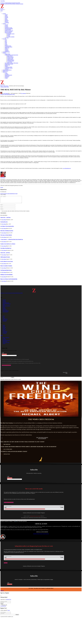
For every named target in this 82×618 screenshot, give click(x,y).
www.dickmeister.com (67, 168)
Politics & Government (9, 30)
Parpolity (8, 34)
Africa (6, 39)
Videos (6, 15)
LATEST (4, 13)
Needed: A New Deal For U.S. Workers (7, 243)
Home (1, 85)
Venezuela (7, 49)
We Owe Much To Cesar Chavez (6, 261)
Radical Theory (10, 55)
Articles (6, 14)
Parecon (8, 35)
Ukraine (6, 48)
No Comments (23, 93)
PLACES (4, 38)
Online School (7, 53)
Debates (6, 19)
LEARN (4, 52)
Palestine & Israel (8, 45)
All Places (6, 50)
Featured (6, 17)
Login (9, 610)
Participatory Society (10, 33)
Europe (6, 44)
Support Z (6, 77)
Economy (6, 26)
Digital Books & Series (9, 63)
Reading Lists (7, 64)
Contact (6, 78)
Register (17, 614)
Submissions (7, 76)
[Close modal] (0, 595)
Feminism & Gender (8, 27)
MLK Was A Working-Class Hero (6, 230)
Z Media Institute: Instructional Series (11, 54)
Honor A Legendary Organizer (6, 265)
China (6, 43)
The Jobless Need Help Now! (5, 248)
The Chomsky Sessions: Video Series (11, 62)
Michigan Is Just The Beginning (6, 274)
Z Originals (7, 22)
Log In (2, 603)
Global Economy (10, 58)
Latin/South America (8, 46)
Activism (6, 24)
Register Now (8, 599)
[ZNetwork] (2, 7)
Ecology (6, 25)
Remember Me (4, 604)
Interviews (7, 20)
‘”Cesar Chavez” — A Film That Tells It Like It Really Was (11, 239)
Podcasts (6, 16)
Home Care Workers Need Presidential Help (8, 278)
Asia (6, 40)
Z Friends (6, 74)
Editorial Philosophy (8, 75)
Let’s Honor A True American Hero (7, 226)
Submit (12, 377)
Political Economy (10, 56)
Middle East (7, 47)
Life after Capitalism (10, 36)
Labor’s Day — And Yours (5, 217)
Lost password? (3, 605)
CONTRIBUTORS (6, 51)
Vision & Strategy (8, 32)
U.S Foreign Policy (10, 60)
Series (6, 18)
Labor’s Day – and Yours (5, 252)
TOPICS (4, 23)
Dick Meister (6, 93)
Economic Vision (10, 57)
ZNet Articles (6, 85)
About (1, 335)
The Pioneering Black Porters (6, 270)
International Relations (9, 28)
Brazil (6, 41)
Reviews (6, 21)
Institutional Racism (10, 59)
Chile (6, 42)
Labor (8, 86)
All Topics (7, 37)
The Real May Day (4, 221)
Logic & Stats (9, 61)
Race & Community (8, 31)
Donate (1, 8)
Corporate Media (8, 29)
